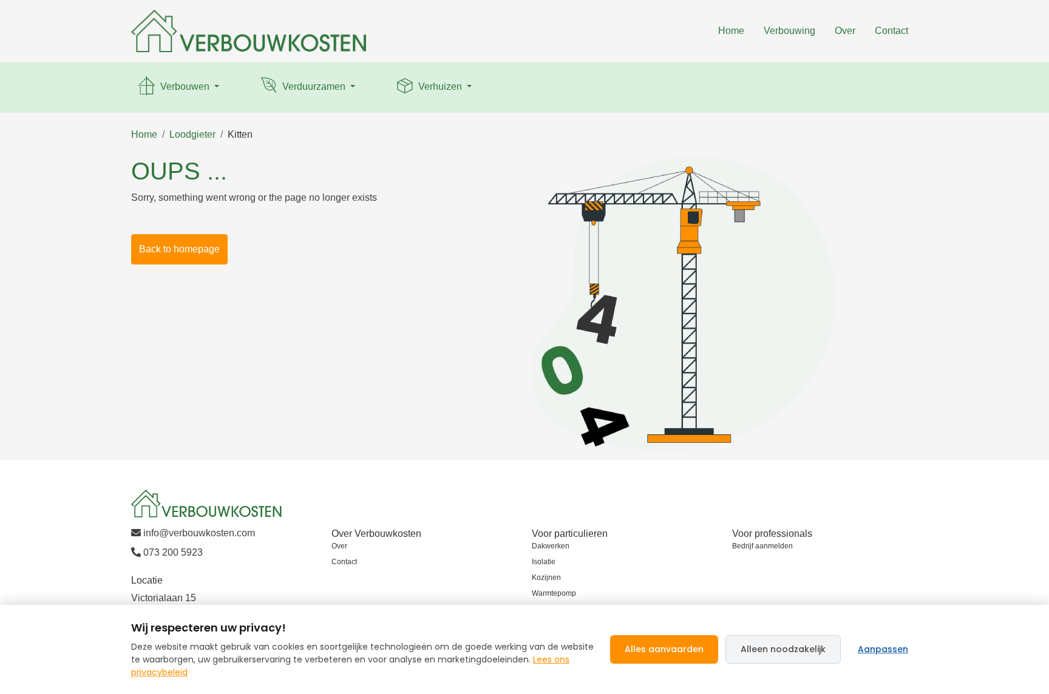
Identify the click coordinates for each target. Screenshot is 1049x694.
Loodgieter (192, 134)
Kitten (240, 134)
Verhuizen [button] (440, 86)
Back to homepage (179, 249)
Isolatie (543, 562)
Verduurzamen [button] (314, 86)
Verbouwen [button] (185, 86)
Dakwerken (550, 546)
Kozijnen (546, 577)
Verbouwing (789, 30)
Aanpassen (883, 649)
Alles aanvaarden (664, 649)
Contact (891, 30)
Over (845, 30)
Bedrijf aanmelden (762, 546)
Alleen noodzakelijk (783, 649)
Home (731, 30)
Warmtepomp (554, 593)
